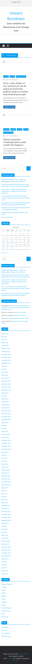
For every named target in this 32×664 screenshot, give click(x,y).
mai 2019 (4, 568)
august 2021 (5, 488)
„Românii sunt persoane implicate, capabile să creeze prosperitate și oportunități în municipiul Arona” (15, 307)
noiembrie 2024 (5, 384)
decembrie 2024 (6, 381)
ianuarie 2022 (5, 473)
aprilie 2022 (4, 464)
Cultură (20, 129)
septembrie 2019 (6, 556)
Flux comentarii (5, 633)
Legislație (4, 602)
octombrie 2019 (6, 553)
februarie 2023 (5, 434)
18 (20, 241)
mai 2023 (4, 428)
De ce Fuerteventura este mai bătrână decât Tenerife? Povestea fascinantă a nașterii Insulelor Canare (15, 198)
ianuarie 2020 (5, 544)
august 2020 (5, 523)
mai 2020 (4, 532)
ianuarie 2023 (5, 437)
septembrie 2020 (6, 520)
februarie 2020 (5, 541)
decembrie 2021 (6, 476)
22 (7, 244)
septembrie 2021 (6, 485)
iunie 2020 (4, 529)
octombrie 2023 (6, 416)
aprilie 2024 (4, 399)
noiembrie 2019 (5, 550)
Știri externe (4, 617)
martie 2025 (4, 375)
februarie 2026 (5, 348)
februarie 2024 (5, 405)
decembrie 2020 (6, 511)
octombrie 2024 (6, 387)
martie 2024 (4, 402)
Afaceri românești (6, 584)
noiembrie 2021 (5, 479)
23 (12, 244)
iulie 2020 (4, 526)
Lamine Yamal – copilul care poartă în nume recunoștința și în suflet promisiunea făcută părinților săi (14, 191)
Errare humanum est (7, 217)
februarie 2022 (5, 470)
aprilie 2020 (4, 535)
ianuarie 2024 (5, 408)
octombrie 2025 (6, 360)
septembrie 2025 (6, 363)
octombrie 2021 (6, 482)
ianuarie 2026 (5, 351)
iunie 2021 (4, 494)
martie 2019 (4, 574)
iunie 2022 (4, 458)
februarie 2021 (5, 505)
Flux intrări (4, 630)
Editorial (3, 596)
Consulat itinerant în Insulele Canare (18, 318)
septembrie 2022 (6, 449)
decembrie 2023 (6, 411)
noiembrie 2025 (5, 357)
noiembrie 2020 (5, 514)
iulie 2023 (4, 425)
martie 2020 (4, 538)
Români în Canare (21, 76)
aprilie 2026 (4, 342)
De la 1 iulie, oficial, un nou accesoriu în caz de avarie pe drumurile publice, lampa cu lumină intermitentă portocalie (15, 89)
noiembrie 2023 (5, 413)
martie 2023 (4, 431)
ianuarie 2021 (5, 508)
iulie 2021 (4, 491)
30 (12, 248)
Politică (12, 76)
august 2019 (5, 559)
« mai (3, 253)
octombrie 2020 (6, 517)
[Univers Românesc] (3, 46)
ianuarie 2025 (5, 378)
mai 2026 (4, 339)
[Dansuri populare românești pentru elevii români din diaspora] (16, 121)
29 (7, 248)
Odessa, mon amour (20, 312)
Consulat (6, 129)
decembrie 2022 (6, 440)
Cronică (6, 76)
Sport (3, 614)
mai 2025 (4, 369)
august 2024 (5, 393)
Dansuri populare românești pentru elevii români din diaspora (14, 142)
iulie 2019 (4, 562)
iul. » (7, 253)
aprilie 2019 (4, 571)
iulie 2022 (4, 455)
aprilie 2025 (4, 372)
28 (3, 248)
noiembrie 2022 (5, 443)
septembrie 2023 (6, 419)
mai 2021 (4, 496)
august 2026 (5, 333)
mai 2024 (4, 396)
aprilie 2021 (4, 499)
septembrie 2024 (6, 390)
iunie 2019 (4, 565)
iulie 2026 (4, 336)
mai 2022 (4, 461)
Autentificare (5, 627)
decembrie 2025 (6, 354)
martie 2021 (4, 502)
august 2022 (5, 452)
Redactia (15, 79)
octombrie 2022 (6, 446)
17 (16, 241)
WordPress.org (5, 636)
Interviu (3, 599)
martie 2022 (4, 467)
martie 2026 (4, 345)
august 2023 (5, 422)
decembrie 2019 (6, 547)
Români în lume (5, 611)
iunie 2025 (4, 366)
